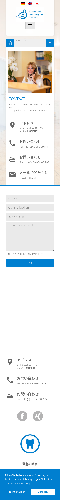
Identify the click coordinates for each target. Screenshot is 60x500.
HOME (18, 40)
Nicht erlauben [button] (17, 491)
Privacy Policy (34, 254)
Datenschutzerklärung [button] (18, 483)
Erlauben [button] (43, 491)
